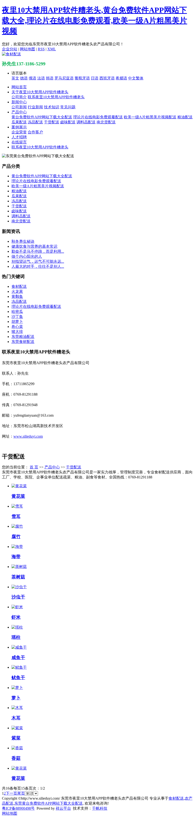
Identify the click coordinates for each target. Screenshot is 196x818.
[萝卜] (17, 688)
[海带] (17, 547)
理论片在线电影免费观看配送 (98, 117)
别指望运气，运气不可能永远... (37, 261)
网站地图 (27, 49)
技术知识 (51, 107)
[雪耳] (17, 506)
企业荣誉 (19, 132)
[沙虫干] (19, 587)
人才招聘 (19, 137)
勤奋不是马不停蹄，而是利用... (37, 251)
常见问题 (68, 107)
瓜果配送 (19, 122)
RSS (41, 49)
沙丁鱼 (17, 317)
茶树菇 (18, 576)
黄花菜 (18, 496)
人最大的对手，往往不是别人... (37, 266)
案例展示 (19, 127)
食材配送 (19, 286)
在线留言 (19, 142)
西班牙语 (107, 78)
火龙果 (17, 291)
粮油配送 (185, 117)
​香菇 (16, 758)
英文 (15, 78)
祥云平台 (63, 808)
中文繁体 (135, 78)
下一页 (11, 793)
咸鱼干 (18, 657)
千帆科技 (99, 808)
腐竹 (16, 536)
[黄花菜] (19, 486)
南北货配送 (106, 122)
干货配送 (51, 122)
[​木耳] (17, 708)
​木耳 (16, 717)
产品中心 (19, 112)
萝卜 (16, 697)
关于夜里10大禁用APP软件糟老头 (39, 92)
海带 (16, 556)
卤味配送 (68, 122)
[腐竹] (17, 526)
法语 (41, 78)
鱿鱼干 (18, 677)
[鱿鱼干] (19, 667)
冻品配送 (35, 122)
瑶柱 (16, 637)
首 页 (34, 467)
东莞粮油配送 (22, 337)
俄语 (32, 78)
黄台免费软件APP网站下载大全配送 (41, 117)
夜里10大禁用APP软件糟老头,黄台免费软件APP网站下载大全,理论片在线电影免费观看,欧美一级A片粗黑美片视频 (94, 20)
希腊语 (121, 78)
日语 (94, 78)
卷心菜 (17, 327)
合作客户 (35, 132)
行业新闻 (35, 107)
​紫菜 (16, 737)
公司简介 (19, 97)
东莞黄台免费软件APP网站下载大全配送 (48, 803)
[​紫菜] (17, 728)
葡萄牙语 (82, 78)
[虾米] (17, 607)
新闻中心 (19, 102)
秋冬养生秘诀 (22, 241)
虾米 (16, 617)
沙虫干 (18, 596)
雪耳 (16, 516)
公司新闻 (19, 107)
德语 (24, 78)
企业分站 (9, 49)
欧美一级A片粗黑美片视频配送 (150, 117)
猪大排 (17, 332)
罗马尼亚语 (64, 78)
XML (51, 49)
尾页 (21, 793)
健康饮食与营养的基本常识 (34, 246)
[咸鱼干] (19, 647)
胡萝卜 (17, 322)
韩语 (50, 78)
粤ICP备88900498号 (18, 808)
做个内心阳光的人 (26, 256)
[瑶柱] (17, 627)
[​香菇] (17, 748)
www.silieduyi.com (28, 436)
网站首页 (19, 87)
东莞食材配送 (22, 342)
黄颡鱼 (17, 296)
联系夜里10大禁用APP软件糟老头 (56, 97)
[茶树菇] (19, 567)
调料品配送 (86, 122)
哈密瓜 (17, 311)
